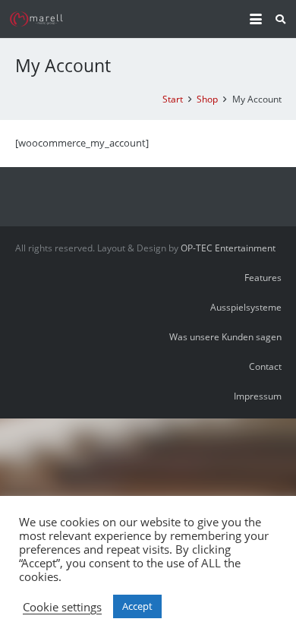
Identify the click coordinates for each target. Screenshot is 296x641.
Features (263, 277)
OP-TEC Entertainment (228, 248)
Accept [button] (137, 606)
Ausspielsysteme (246, 307)
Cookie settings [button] (62, 607)
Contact (265, 366)
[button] (255, 19)
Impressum (258, 396)
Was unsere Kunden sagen (225, 336)
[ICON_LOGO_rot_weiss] (38, 19)
